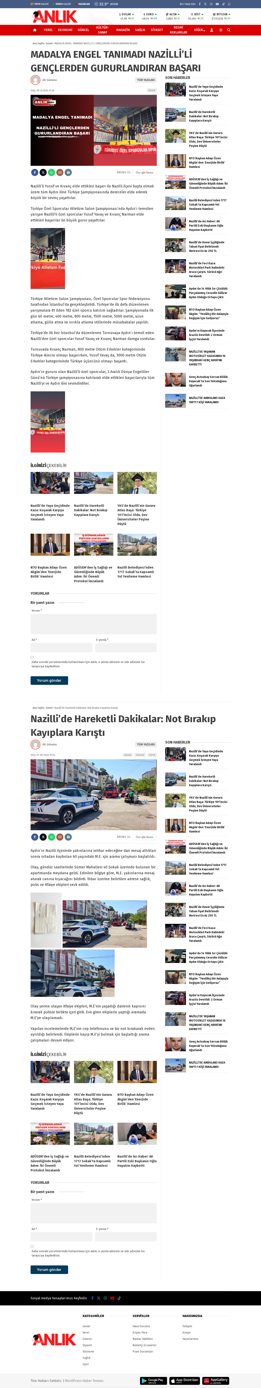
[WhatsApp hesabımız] (229, 4)
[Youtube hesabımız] (217, 4)
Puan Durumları (143, 1351)
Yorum (37, 610)
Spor (86, 1364)
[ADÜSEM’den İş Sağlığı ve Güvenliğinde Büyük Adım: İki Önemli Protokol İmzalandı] (93, 548)
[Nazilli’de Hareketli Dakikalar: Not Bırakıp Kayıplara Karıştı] (93, 486)
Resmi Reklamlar (178, 29)
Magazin (123, 30)
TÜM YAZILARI (146, 80)
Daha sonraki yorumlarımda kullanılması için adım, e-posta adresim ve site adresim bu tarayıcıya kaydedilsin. (88, 664)
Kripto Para (140, 1332)
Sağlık (140, 30)
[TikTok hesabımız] (223, 4)
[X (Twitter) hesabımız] (205, 4)
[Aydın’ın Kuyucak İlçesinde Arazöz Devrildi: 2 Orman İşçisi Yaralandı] (175, 339)
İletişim (187, 1326)
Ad (34, 640)
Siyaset (157, 30)
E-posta (102, 640)
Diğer (198, 30)
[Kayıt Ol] (212, 30)
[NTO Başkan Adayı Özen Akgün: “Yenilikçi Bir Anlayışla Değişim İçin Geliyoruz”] (175, 318)
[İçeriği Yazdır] (68, 172)
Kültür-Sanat (102, 29)
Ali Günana (49, 80)
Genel (151, 90)
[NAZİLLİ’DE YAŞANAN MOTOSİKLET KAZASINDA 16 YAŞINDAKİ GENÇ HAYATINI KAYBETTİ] (175, 360)
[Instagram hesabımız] (211, 4)
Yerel (48, 30)
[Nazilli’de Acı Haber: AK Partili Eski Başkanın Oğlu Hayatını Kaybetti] (175, 230)
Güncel (83, 30)
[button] (35, 30)
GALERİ (41, 4)
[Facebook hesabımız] (200, 4)
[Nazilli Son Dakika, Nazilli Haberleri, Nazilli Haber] (55, 22)
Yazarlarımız (190, 1339)
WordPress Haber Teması (84, 1381)
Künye (186, 1332)
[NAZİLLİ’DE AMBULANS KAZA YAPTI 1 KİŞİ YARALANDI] (175, 406)
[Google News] (144, 172)
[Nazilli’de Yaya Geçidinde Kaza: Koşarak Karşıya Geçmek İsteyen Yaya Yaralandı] (50, 486)
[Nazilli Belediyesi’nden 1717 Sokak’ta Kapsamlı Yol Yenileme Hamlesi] (137, 548)
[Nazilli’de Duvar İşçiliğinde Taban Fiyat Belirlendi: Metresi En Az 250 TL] (175, 251)
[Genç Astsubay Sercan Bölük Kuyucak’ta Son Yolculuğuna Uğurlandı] (175, 385)
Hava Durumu (141, 1326)
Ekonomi (65, 30)
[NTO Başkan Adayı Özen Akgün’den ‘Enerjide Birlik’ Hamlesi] (50, 548)
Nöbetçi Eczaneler (145, 1345)
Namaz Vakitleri (143, 1339)
